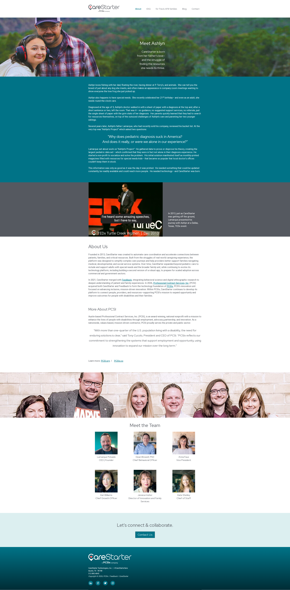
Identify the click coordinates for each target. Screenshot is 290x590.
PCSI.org (105, 360)
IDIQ (148, 9)
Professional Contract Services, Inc (171, 283)
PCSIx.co (118, 360)
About (138, 9)
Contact (195, 9)
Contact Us (145, 534)
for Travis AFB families (166, 9)
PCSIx (170, 286)
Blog (184, 9)
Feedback (127, 279)
